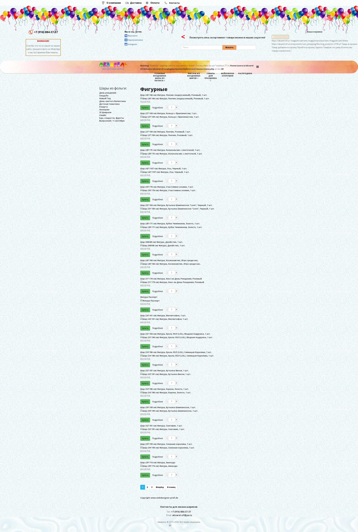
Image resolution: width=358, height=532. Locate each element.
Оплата (154, 2)
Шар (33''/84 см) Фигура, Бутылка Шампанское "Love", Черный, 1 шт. (176, 205)
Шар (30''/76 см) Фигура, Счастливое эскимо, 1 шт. (167, 187)
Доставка (136, 2)
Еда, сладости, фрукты (111, 118)
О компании (114, 2)
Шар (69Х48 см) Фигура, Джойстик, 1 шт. (161, 242)
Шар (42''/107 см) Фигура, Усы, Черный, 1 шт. (163, 168)
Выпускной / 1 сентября (111, 120)
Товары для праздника (211, 75)
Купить (145, 107)
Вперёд (160, 487)
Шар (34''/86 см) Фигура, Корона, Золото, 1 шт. (164, 389)
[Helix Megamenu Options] (257, 67)
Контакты (174, 3)
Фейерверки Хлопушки (227, 74)
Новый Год (105, 98)
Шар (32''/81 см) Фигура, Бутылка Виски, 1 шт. (164, 370)
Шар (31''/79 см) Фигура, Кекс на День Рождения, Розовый (171, 278)
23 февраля (105, 112)
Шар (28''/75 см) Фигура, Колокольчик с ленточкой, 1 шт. (170, 150)
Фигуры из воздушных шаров (193, 75)
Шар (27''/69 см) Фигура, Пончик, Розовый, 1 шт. (165, 131)
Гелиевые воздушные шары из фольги (176, 77)
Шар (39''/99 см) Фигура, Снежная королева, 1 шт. (166, 444)
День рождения (107, 92)
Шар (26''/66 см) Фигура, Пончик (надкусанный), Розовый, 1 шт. (173, 95)
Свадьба (103, 95)
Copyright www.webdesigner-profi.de (159, 497)
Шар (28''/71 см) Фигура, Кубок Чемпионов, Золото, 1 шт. (170, 223)
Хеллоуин (104, 109)
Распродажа (245, 73)
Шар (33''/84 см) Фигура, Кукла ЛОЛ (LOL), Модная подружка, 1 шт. (175, 334)
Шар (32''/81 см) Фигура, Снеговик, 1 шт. (161, 425)
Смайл (102, 115)
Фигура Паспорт (148, 297)
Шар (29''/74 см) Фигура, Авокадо (157, 462)
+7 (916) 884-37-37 (46, 32)
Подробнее (157, 107)
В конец (171, 487)
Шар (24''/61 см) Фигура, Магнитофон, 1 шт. (163, 315)
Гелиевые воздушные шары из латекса (159, 77)
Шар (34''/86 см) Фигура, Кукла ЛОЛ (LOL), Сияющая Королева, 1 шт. (176, 352)
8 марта (103, 106)
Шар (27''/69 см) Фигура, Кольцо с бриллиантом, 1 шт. (168, 113)
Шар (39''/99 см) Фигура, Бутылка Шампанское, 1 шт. (168, 407)
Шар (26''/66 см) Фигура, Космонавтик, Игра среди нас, (169, 260)
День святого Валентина (112, 101)
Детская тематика (109, 104)
